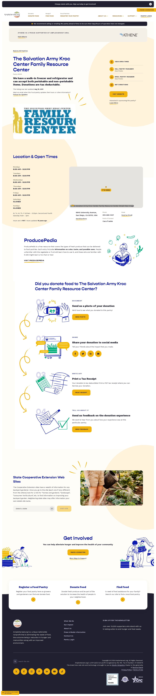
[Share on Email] (98, 354)
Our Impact (68, 625)
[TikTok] (62, 671)
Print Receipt (81, 392)
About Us (68, 628)
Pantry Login (146, 16)
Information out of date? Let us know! (11, 692)
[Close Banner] (150, 4)
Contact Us (68, 636)
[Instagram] (31, 671)
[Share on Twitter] (83, 354)
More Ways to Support (78, 558)
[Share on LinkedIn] (90, 354)
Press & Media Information (75, 632)
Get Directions (81, 219)
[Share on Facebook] (75, 354)
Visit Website (118, 94)
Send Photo (80, 317)
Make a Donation (147, 10)
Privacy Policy (127, 670)
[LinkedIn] (47, 671)
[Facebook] (24, 671)
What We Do (69, 621)
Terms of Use (138, 670)
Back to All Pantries (20, 51)
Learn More (114, 103)
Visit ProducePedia (34, 260)
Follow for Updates (20, 94)
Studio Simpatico (118, 665)
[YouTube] (54, 671)
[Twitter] (16, 671)
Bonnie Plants (138, 667)
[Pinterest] (39, 671)
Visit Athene (22, 37)
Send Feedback (81, 429)
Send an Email (127, 215)
